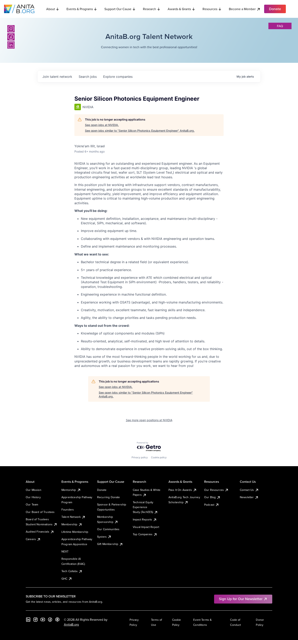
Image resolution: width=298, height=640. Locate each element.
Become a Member (242, 9)
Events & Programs (79, 9)
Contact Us (247, 490)
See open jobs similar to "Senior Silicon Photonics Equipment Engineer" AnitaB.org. (140, 130)
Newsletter (247, 497)
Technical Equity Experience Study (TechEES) (143, 507)
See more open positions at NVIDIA (149, 420)
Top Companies (142, 534)
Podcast (209, 505)
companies (118, 77)
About (50, 9)
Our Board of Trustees (40, 512)
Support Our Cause (117, 9)
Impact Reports (142, 519)
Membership (69, 524)
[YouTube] (42, 619)
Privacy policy (140, 457)
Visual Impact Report (146, 527)
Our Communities (108, 529)
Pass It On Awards (180, 490)
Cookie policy (159, 457)
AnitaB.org (71, 624)
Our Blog (210, 497)
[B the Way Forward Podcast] (57, 619)
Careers (31, 539)
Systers (102, 537)
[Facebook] (10, 37)
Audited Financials (37, 532)
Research (149, 9)
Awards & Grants (179, 9)
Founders (67, 510)
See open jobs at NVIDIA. (102, 125)
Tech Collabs (69, 571)
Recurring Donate (108, 497)
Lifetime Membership (74, 532)
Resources (210, 9)
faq (280, 26)
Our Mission (33, 490)
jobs (88, 77)
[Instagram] (10, 28)
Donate (101, 490)
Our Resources (214, 490)
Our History (33, 497)
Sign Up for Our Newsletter (241, 598)
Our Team (32, 504)
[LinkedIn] (10, 45)
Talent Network (71, 517)
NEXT (65, 551)
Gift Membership (107, 544)
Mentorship (68, 490)
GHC (64, 579)
